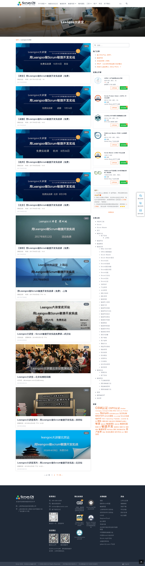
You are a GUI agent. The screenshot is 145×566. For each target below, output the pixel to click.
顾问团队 (81, 3)
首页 (17, 40)
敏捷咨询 (63, 3)
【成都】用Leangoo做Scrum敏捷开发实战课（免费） (44, 118)
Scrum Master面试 (107, 258)
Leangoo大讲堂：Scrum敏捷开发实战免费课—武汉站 (44, 333)
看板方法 (104, 343)
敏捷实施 (117, 424)
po (122, 411)
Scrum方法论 (105, 275)
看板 (103, 432)
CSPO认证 (114, 408)
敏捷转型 (103, 429)
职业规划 (104, 355)
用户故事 (104, 340)
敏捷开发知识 (105, 314)
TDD (103, 419)
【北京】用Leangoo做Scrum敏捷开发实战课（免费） (44, 204)
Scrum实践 (104, 272)
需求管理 (104, 367)
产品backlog (109, 418)
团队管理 (104, 296)
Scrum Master (102, 227)
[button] (126, 3)
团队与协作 (104, 293)
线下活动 (104, 235)
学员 (100, 3)
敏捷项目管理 (105, 332)
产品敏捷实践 (105, 380)
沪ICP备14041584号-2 (70, 564)
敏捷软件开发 (105, 329)
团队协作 (105, 421)
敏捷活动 (100, 370)
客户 (95, 3)
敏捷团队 (110, 423)
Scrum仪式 (104, 261)
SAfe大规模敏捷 (106, 252)
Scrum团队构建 (106, 266)
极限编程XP (101, 395)
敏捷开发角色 (105, 317)
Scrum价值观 (105, 264)
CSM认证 (101, 408)
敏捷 (97, 423)
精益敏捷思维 (105, 386)
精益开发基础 (105, 346)
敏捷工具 (104, 305)
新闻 (98, 392)
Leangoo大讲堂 (107, 411)
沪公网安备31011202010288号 (88, 564)
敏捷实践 (104, 299)
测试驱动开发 (121, 429)
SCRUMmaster (114, 413)
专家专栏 (104, 284)
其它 (98, 230)
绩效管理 (104, 349)
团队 (99, 420)
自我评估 (104, 358)
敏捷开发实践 (105, 308)
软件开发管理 (105, 364)
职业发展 (104, 352)
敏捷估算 (103, 424)
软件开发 (118, 432)
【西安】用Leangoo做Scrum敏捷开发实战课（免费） (44, 75)
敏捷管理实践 (105, 326)
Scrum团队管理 (106, 269)
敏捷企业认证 (53, 3)
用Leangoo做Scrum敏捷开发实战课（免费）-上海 (42, 290)
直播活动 (104, 372)
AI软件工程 (100, 221)
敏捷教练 (100, 244)
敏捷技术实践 (105, 320)
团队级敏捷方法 (106, 383)
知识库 (99, 398)
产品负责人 (117, 419)
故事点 (124, 421)
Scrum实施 (117, 416)
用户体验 (104, 337)
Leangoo (98, 411)
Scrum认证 (104, 281)
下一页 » (59, 475)
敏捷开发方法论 (106, 311)
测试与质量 (104, 335)
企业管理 (104, 290)
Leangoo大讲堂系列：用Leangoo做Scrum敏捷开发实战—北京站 (49, 462)
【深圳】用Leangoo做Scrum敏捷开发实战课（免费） (44, 247)
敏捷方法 (122, 427)
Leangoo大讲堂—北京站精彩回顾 (34, 376)
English (126, 564)
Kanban (123, 408)
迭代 (123, 432)
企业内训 (123, 418)
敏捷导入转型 (105, 302)
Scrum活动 (104, 278)
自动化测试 (110, 432)
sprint (98, 418)
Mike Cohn (116, 411)
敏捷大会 (100, 233)
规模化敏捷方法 (106, 389)
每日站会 (110, 429)
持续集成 (118, 421)
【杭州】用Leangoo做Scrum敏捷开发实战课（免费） (44, 161)
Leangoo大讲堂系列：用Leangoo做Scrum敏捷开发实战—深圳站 (49, 419)
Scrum (99, 224)
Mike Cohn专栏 (106, 249)
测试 (114, 429)
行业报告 (104, 361)
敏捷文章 (100, 247)
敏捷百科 (100, 378)
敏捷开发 (100, 241)
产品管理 (104, 287)
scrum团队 (109, 415)
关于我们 (107, 3)
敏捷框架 (104, 323)
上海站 (107, 238)
